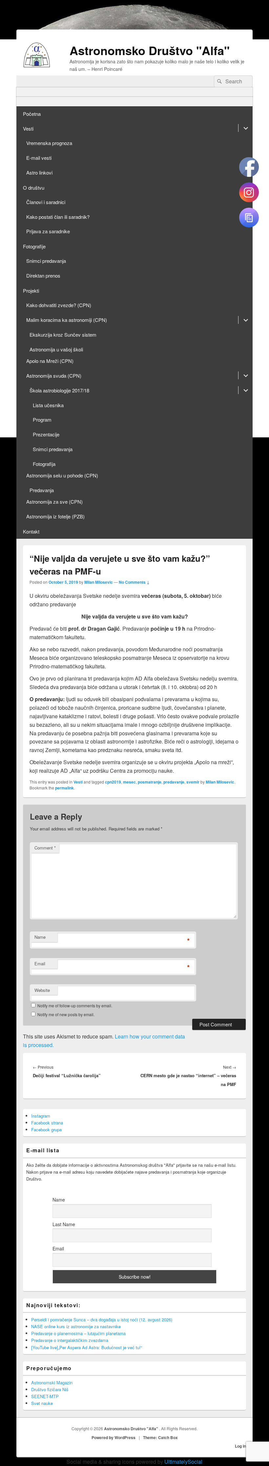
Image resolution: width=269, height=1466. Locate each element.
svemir (192, 782)
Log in (240, 1446)
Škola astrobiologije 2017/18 (59, 390)
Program (42, 419)
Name (40, 937)
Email (39, 963)
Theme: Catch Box (160, 1437)
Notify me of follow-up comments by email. (74, 1005)
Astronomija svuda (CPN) (53, 375)
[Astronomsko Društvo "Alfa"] (37, 65)
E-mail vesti (39, 157)
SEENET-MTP (45, 1396)
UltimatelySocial (183, 1461)
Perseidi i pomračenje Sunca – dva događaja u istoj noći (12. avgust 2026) (101, 1319)
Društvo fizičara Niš (50, 1389)
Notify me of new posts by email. (65, 1014)
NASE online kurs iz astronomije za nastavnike (76, 1326)
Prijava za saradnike (48, 231)
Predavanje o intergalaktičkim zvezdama (69, 1340)
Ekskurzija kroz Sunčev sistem (63, 334)
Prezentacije (46, 434)
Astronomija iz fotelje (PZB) (55, 516)
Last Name (63, 1224)
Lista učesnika (48, 405)
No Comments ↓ (134, 582)
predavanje (173, 782)
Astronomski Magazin (51, 1382)
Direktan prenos (43, 275)
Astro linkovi (39, 172)
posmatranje (149, 782)
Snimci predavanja (46, 260)
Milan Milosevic (98, 582)
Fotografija (44, 463)
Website (42, 990)
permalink (64, 788)
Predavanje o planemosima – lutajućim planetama (78, 1333)
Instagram (40, 1116)
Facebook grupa (46, 1129)
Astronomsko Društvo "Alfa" (150, 50)
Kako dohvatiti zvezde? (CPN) (58, 305)
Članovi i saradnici (45, 202)
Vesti (28, 128)
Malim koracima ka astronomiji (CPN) (66, 319)
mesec (129, 782)
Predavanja (42, 490)
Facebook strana (47, 1123)
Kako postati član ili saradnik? (58, 216)
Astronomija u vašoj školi (56, 349)
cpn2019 (113, 782)
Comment (45, 848)
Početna (32, 113)
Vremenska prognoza (49, 142)
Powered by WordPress (113, 1437)
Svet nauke (42, 1403)
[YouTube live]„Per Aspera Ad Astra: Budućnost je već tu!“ (86, 1347)
